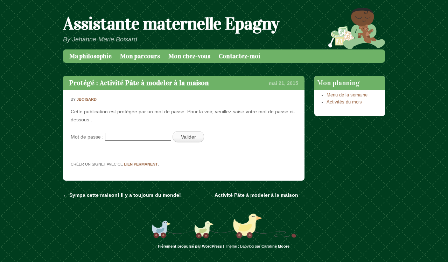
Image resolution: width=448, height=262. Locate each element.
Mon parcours (140, 56)
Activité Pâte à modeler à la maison (259, 195)
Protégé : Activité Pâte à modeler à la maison (139, 83)
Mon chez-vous (189, 56)
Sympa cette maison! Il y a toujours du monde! (122, 195)
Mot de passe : (88, 137)
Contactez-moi (239, 56)
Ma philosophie (90, 56)
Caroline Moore (275, 246)
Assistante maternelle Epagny (171, 23)
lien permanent (141, 164)
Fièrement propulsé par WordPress (190, 246)
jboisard (87, 99)
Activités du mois (344, 102)
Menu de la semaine (347, 95)
